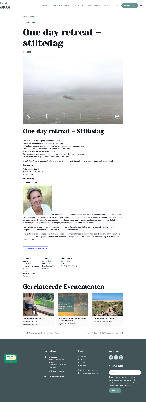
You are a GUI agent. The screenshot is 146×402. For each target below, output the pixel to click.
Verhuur (56, 5)
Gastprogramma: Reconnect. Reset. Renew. (44, 333)
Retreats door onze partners (30, 270)
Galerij (67, 5)
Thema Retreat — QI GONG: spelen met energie (104, 333)
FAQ (116, 5)
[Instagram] (121, 357)
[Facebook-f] (111, 357)
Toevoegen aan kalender (36, 248)
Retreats (45, 5)
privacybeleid (127, 383)
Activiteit (25, 269)
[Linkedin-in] (116, 357)
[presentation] (38, 304)
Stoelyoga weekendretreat (32, 318)
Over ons (106, 5)
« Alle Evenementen (30, 16)
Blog (83, 5)
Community (93, 5)
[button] (46, 5)
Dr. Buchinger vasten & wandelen (103, 318)
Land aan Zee (46, 261)
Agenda (76, 5)
